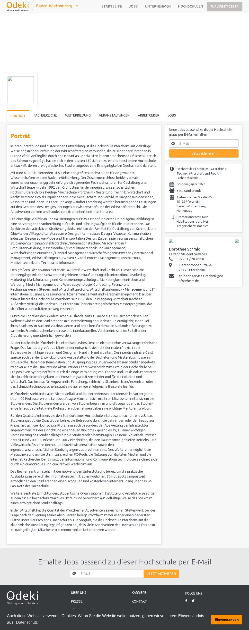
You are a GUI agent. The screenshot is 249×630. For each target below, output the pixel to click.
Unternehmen (158, 6)
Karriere (139, 593)
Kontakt (139, 601)
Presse (77, 601)
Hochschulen (190, 6)
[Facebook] (188, 600)
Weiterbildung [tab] (78, 115)
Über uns (78, 593)
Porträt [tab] (18, 116)
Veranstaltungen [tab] (114, 115)
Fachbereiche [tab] (45, 115)
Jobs (133, 6)
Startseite (111, 6)
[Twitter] (195, 600)
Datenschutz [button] (27, 622)
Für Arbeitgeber (225, 6)
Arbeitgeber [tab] (148, 115)
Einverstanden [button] (227, 620)
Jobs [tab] (172, 115)
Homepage (184, 210)
